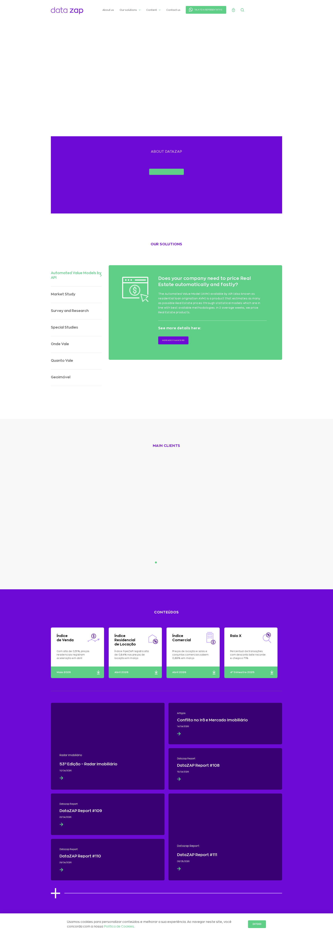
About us (108, 10)
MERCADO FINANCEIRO (173, 340)
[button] (76, 275)
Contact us (173, 10)
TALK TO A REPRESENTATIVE (208, 10)
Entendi (257, 924)
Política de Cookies (119, 926)
